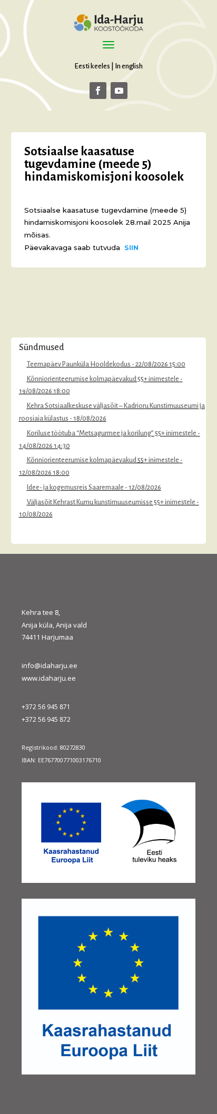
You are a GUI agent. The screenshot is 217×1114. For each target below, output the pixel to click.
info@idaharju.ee (49, 665)
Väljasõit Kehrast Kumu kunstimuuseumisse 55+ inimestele (111, 502)
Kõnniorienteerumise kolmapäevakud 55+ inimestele (103, 379)
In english (129, 66)
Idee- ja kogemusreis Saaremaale (75, 487)
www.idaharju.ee (49, 678)
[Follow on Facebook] (98, 90)
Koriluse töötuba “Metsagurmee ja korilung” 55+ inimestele (111, 433)
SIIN (131, 247)
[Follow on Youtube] (119, 90)
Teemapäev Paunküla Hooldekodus (79, 364)
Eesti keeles (92, 66)
